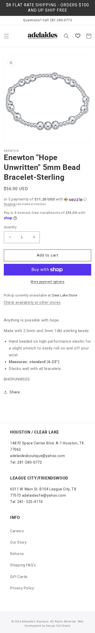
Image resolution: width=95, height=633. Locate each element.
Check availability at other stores (32, 302)
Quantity (10, 227)
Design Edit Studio (58, 625)
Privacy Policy (22, 588)
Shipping (10, 204)
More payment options (47, 282)
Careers (17, 531)
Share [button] (15, 392)
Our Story (18, 542)
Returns (17, 554)
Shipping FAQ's (23, 565)
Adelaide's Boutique (35, 621)
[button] (6, 36)
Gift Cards (19, 577)
